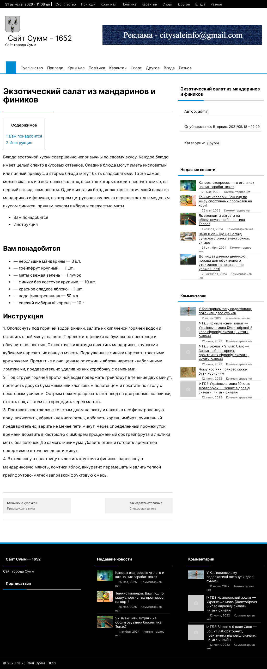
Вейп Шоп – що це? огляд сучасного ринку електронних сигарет (224, 238)
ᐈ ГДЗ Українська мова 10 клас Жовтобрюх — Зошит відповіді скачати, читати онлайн (224, 387)
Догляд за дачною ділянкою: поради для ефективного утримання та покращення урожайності (223, 262)
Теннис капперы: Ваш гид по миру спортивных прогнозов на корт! (225, 201)
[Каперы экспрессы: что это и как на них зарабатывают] (188, 185)
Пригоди (88, 4)
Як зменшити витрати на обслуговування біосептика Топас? (222, 219)
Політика (129, 4)
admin (203, 111)
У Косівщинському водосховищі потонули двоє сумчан (225, 311)
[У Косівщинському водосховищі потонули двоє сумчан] (188, 311)
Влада (200, 4)
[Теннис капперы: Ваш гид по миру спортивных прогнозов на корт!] (188, 200)
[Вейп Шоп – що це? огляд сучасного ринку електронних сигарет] (188, 236)
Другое (184, 4)
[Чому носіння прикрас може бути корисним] (188, 372)
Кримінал (108, 4)
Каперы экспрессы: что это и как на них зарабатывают (226, 184)
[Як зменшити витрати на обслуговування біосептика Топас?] (188, 219)
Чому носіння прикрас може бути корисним (223, 371)
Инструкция (19, 142)
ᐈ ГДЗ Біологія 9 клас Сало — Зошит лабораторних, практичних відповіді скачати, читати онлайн (224, 352)
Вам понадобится (24, 136)
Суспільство (66, 4)
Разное (216, 4)
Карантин (149, 4)
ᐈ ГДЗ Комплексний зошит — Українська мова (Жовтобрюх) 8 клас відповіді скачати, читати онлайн (225, 329)
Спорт (167, 4)
